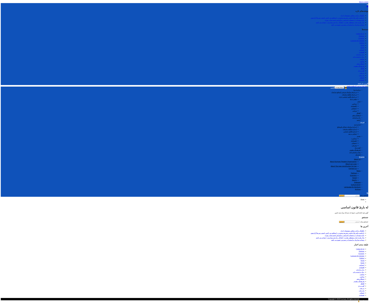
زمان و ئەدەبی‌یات (358, 57)
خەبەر (359, 136)
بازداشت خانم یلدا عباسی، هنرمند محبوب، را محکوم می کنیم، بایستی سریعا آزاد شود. (337, 18)
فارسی (332, 88)
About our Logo (351, 164)
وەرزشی (361, 75)
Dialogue (361, 36)
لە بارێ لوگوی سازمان (350, 129)
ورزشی (362, 73)
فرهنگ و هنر (360, 64)
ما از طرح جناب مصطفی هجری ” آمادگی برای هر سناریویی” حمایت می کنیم (340, 22)
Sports (362, 47)
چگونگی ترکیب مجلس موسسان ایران (352, 15)
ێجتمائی (362, 77)
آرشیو (359, 120)
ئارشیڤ (358, 155)
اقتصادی (361, 52)
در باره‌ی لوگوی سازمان (349, 95)
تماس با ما (353, 99)
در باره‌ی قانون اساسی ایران (348, 97)
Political (361, 43)
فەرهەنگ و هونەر (359, 66)
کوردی (362, 122)
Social (362, 45)
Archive (358, 189)
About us (357, 159)
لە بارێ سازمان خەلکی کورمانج (347, 127)
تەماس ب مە (352, 134)
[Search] (367, 193)
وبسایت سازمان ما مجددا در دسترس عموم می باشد (347, 25)
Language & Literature (357, 41)
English (361, 157)
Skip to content (363, 2)
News (359, 171)
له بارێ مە (357, 125)
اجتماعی (361, 50)
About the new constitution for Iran (344, 166)
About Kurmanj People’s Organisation (343, 162)
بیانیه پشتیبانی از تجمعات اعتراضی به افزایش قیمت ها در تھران (344, 20)
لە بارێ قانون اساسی (350, 132)
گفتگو (362, 68)
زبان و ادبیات (360, 54)
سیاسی (362, 59)
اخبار (359, 101)
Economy (361, 38)
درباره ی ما (357, 90)
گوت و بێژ (361, 71)
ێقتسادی (361, 80)
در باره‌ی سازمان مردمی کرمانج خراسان (344, 92)
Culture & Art (360, 34)
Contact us (353, 169)
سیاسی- (354, 138)
